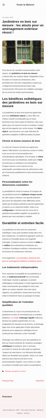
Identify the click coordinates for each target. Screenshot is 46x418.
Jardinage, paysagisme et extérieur (15, 371)
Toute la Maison (25, 5)
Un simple (23, 318)
